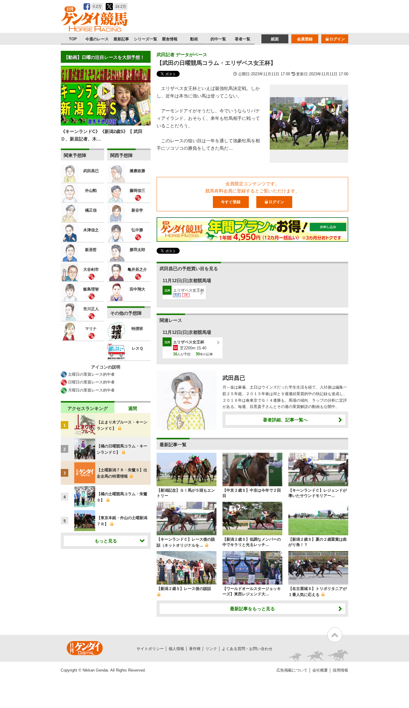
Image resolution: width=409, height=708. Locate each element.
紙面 (275, 39)
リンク (211, 648)
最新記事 (121, 39)
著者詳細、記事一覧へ (285, 419)
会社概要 (320, 670)
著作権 (195, 648)
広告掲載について (291, 670)
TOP (73, 39)
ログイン (337, 39)
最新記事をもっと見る (252, 608)
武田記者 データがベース (182, 54)
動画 (194, 39)
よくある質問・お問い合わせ (247, 648)
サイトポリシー (150, 648)
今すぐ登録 (230, 202)
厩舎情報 (170, 39)
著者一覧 (242, 39)
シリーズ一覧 (145, 39)
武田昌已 (233, 378)
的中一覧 (218, 39)
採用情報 (340, 670)
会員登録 (305, 39)
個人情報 (176, 648)
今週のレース (97, 39)
